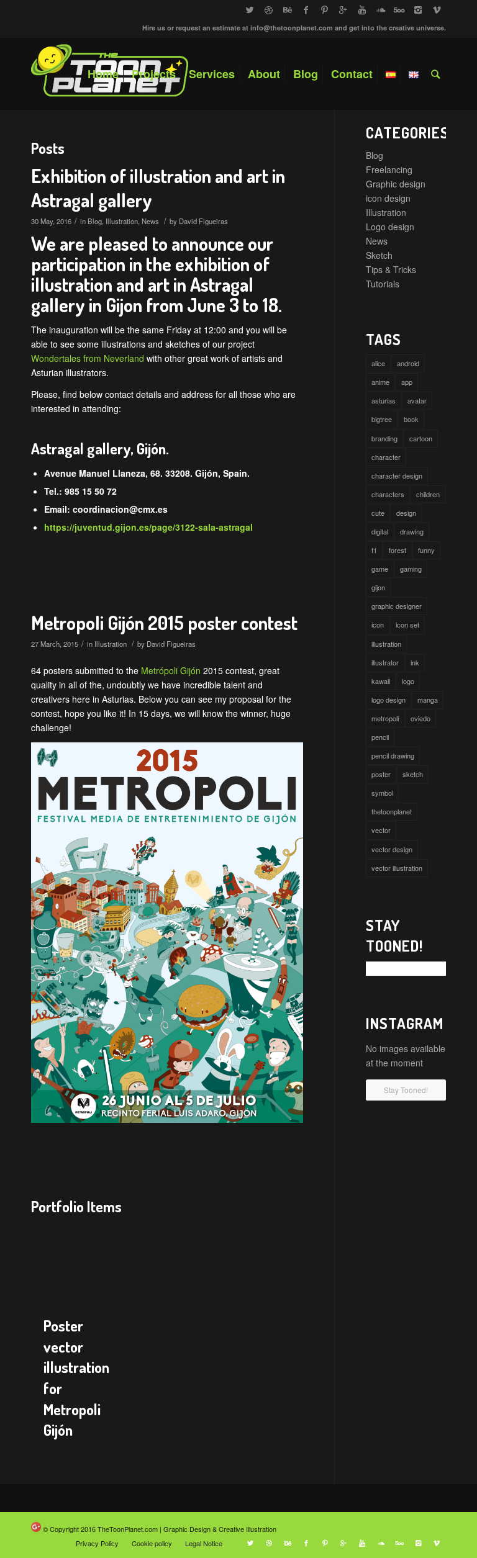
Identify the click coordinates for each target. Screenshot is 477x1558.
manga (427, 700)
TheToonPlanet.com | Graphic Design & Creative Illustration (187, 1529)
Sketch (379, 255)
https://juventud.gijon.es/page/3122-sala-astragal (148, 527)
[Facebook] (306, 9)
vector (381, 830)
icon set (407, 624)
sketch (412, 774)
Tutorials (382, 283)
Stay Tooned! (406, 1089)
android (408, 363)
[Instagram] (418, 9)
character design (396, 475)
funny (426, 550)
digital (379, 531)
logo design (388, 700)
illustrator (385, 662)
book (411, 419)
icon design (388, 198)
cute (377, 513)
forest (397, 550)
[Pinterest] (325, 9)
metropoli (385, 718)
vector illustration (396, 868)
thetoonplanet (391, 811)
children (428, 494)
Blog (95, 221)
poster (381, 774)
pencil (380, 737)
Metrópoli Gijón (171, 670)
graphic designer (396, 606)
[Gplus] (343, 9)
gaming (411, 569)
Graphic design (395, 184)
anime (380, 382)
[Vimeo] (436, 9)
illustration (386, 644)
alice (378, 363)
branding (384, 438)
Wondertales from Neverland (87, 358)
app (406, 382)
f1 (374, 550)
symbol (382, 793)
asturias (383, 400)
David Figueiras (203, 221)
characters (387, 494)
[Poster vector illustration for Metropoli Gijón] (81, 1263)
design (406, 513)
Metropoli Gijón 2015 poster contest (164, 622)
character (386, 457)
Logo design (390, 226)
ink (415, 662)
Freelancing (389, 169)
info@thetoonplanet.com (291, 27)
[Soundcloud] (380, 9)
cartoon (420, 438)
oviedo (420, 718)
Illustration (122, 221)
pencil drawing (392, 755)
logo (408, 681)
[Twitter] (250, 9)
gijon (378, 587)
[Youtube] (362, 9)
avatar (417, 400)
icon (377, 624)
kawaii (380, 681)
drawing (412, 531)
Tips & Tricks (391, 269)
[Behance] (287, 9)
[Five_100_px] (399, 9)
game (379, 569)
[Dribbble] (269, 9)
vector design (391, 849)
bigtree (381, 419)
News (150, 221)
